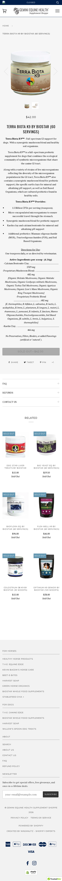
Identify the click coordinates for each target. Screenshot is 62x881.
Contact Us (9, 755)
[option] (31, 71)
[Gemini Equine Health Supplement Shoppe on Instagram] (34, 864)
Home (5, 26)
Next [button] (53, 71)
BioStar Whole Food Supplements (23, 691)
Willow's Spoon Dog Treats (19, 729)
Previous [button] (8, 71)
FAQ (4, 761)
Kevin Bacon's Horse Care (18, 670)
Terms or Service (41, 818)
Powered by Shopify (31, 826)
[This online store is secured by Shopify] (31, 874)
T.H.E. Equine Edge (13, 664)
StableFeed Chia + (13, 697)
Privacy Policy (19, 818)
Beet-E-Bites (9, 675)
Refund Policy (11, 766)
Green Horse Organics (16, 686)
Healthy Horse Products (17, 659)
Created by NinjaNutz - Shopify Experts (31, 831)
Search (6, 744)
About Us (8, 750)
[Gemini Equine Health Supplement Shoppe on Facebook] (27, 864)
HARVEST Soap (10, 681)
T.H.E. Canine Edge (12, 712)
